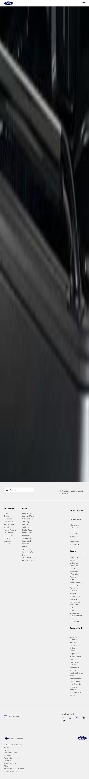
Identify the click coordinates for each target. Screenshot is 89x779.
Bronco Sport (77, 491)
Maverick (61, 493)
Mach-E (60, 491)
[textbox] (19, 490)
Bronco (67, 491)
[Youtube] (76, 718)
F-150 (67, 493)
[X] (69, 718)
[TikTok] (63, 720)
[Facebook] (63, 718)
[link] (6, 747)
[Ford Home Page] (82, 738)
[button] (13, 738)
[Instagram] (83, 718)
